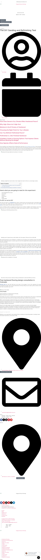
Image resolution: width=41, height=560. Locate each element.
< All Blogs (2, 28)
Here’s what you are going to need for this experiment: (12, 185)
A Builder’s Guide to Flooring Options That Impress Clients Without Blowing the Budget (19, 139)
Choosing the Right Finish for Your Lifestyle (14, 130)
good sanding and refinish (30, 146)
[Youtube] (11, 420)
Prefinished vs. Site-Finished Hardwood (13, 136)
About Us (4, 541)
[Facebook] (1, 420)
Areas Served (4, 545)
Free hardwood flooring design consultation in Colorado (11, 187)
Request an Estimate (6, 547)
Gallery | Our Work (5, 542)
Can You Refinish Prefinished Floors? (12, 133)
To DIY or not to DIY (6, 186)
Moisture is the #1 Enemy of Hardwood (13, 127)
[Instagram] (6, 420)
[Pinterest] (9, 420)
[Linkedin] (13, 502)
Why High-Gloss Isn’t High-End (10, 124)
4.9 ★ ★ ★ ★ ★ (20, 12)
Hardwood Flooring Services (7, 540)
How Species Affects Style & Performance (14, 143)
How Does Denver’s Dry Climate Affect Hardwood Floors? (19, 121)
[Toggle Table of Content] (20, 184)
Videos (3, 543)
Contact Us (4, 546)
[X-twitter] (3, 420)
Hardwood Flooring (5, 539)
